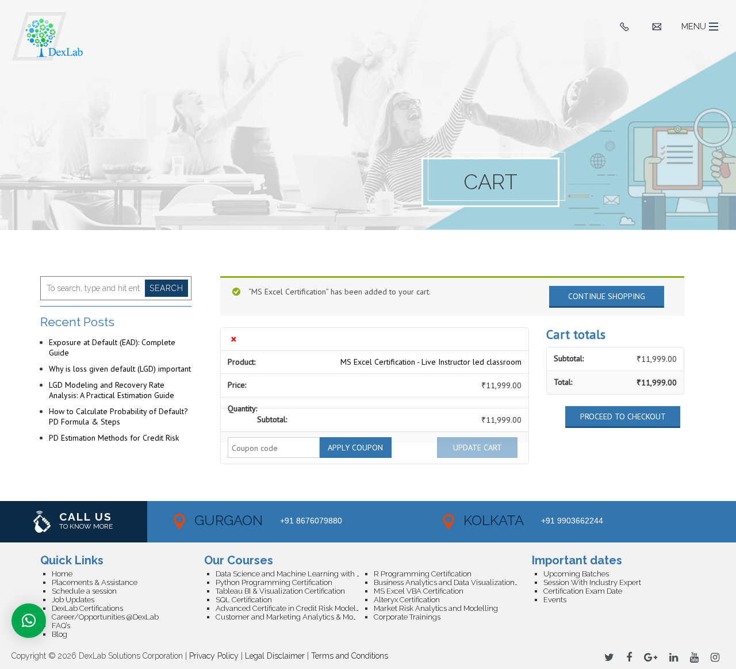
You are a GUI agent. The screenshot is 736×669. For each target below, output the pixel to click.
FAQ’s (61, 625)
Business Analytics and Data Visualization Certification (453, 582)
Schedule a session (84, 591)
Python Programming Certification (274, 582)
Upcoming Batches (576, 573)
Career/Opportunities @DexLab (105, 617)
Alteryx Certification (407, 599)
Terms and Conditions (349, 655)
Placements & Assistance (94, 582)
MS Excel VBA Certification (418, 591)
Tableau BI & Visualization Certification (280, 591)
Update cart (477, 447)
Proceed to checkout (623, 416)
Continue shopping (606, 296)
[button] (29, 620)
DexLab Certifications (87, 608)
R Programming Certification (422, 573)
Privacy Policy (214, 655)
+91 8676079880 (311, 520)
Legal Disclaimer (275, 655)
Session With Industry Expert (592, 582)
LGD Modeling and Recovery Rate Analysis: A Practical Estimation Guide (111, 390)
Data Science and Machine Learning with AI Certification (295, 573)
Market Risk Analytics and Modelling (436, 608)
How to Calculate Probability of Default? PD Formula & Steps (118, 416)
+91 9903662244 (572, 520)
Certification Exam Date (582, 591)
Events (554, 599)
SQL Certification (244, 599)
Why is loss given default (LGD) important (120, 369)
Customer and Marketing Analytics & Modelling (295, 617)
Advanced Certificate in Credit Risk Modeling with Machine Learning (295, 608)
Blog (59, 634)
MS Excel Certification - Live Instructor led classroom (431, 362)
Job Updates (73, 599)
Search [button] (166, 288)
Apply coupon (355, 447)
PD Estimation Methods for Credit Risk (114, 438)
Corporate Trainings (407, 617)
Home (62, 573)
